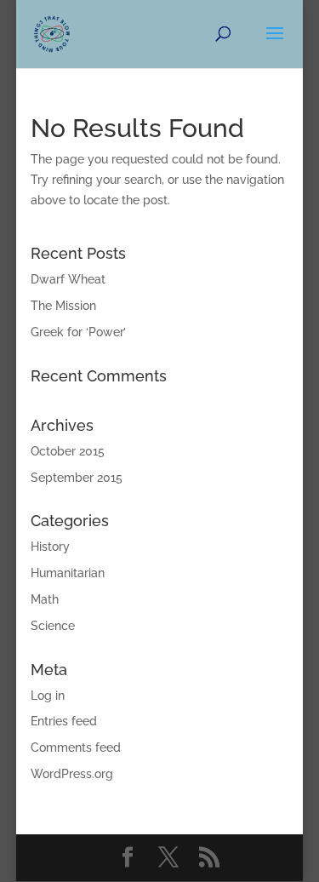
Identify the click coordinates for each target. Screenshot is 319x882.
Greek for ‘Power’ (78, 332)
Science (53, 626)
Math (45, 599)
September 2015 (76, 477)
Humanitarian (68, 573)
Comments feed (76, 747)
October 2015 (68, 451)
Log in (48, 695)
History (50, 546)
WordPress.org (72, 774)
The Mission (63, 305)
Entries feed (64, 721)
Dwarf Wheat (68, 279)
